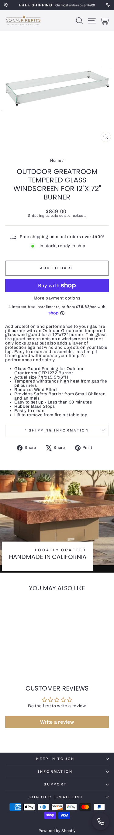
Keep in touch (55, 759)
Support (55, 784)
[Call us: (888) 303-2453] (100, 821)
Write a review (57, 722)
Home (55, 160)
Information (55, 771)
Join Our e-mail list (55, 797)
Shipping (36, 215)
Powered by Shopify (57, 831)
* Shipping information (57, 430)
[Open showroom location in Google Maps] (6, 5)
